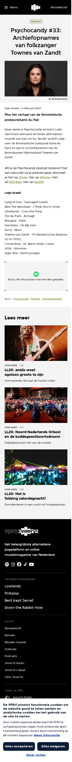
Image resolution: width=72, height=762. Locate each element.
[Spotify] (7, 564)
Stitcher (45, 177)
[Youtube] (31, 564)
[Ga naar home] (36, 7)
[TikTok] (25, 564)
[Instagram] (13, 564)
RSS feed (15, 182)
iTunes (22, 177)
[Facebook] (19, 564)
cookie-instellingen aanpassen (33, 278)
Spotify (39, 182)
